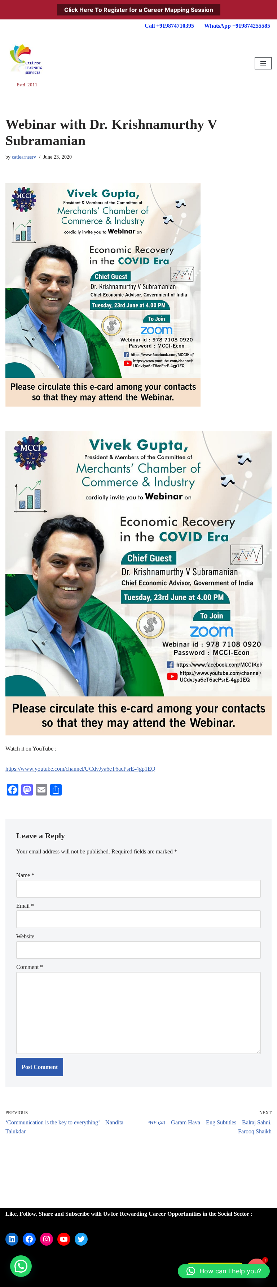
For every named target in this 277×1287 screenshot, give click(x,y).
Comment (29, 967)
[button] (21, 1266)
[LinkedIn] (11, 1239)
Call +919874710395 (169, 26)
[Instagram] (46, 1239)
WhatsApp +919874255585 (237, 26)
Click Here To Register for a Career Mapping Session (138, 9)
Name (25, 875)
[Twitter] (81, 1239)
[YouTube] (63, 1239)
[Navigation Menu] (263, 63)
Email (25, 906)
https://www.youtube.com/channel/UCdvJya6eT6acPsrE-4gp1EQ (80, 769)
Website (25, 936)
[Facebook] (29, 1239)
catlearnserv (24, 157)
